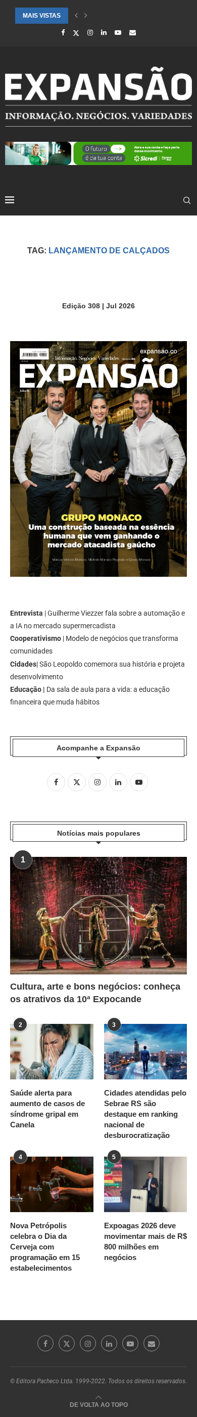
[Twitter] (76, 33)
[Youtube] (118, 32)
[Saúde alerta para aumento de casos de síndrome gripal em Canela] (51, 1051)
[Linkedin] (104, 32)
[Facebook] (63, 32)
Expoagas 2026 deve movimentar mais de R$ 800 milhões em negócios (145, 1241)
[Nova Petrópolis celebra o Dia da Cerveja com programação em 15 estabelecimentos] (51, 1184)
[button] (76, 16)
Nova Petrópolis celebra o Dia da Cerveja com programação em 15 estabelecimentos (45, 1246)
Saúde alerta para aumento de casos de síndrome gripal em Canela (47, 1108)
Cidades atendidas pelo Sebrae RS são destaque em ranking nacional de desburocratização (145, 1113)
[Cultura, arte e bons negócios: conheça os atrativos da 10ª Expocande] (98, 915)
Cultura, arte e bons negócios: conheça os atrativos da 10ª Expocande (95, 993)
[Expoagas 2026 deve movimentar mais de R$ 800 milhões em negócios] (145, 1184)
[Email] (132, 32)
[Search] (187, 200)
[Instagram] (90, 32)
